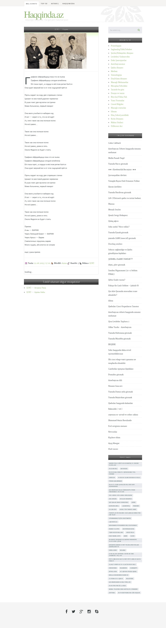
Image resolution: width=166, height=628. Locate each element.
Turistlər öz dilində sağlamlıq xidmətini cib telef (124, 514)
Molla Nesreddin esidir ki (118, 575)
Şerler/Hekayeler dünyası (122, 53)
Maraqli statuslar (118, 108)
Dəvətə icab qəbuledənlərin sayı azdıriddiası (122, 485)
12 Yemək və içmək (116, 578)
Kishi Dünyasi (117, 119)
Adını (133, 502)
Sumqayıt (133, 568)
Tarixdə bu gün (117, 90)
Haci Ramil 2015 (114, 536)
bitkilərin (113, 571)
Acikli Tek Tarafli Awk (128, 509)
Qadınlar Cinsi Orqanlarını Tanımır (123, 306)
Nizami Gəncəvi (115, 386)
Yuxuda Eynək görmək (118, 232)
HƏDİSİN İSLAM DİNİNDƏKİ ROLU (129, 477)
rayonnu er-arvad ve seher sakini (123, 415)
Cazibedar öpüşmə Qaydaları (120, 369)
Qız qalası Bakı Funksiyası (118, 502)
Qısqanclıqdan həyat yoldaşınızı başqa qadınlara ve (124, 546)
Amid (125, 536)
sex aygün (113, 499)
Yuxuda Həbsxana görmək (120, 333)
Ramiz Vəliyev (114, 529)
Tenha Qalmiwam (115, 481)
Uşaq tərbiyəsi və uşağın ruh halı (122, 564)
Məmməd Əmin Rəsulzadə (119, 420)
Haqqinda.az (43, 14)
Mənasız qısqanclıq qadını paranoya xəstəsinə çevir (123, 540)
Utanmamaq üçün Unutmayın (120, 518)
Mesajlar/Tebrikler (119, 86)
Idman (114, 111)
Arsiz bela (130, 532)
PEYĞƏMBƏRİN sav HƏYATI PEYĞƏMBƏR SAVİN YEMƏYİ (124, 560)
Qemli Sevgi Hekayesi (118, 215)
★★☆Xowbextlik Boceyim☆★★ (122, 170)
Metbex (114, 71)
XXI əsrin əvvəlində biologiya (120, 495)
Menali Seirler (114, 210)
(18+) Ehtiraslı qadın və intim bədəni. (124, 198)
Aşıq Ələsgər (113, 443)
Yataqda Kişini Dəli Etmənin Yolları (124, 181)
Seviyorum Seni (128, 529)
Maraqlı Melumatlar (119, 82)
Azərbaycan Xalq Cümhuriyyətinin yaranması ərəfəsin (122, 491)
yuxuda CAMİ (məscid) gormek (122, 238)
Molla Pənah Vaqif (116, 158)
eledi (132, 536)
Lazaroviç (126, 506)
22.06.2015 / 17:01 (42, 263)
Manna (111, 204)
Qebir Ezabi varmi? (116, 280)
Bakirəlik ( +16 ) (115, 409)
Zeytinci (112, 593)
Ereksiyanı (113, 568)
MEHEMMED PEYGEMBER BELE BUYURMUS (123, 525)
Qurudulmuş (114, 506)
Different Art (116, 126)
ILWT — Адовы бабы (35, 292)
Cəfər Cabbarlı (114, 143)
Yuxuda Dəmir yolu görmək (120, 392)
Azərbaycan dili (115, 380)
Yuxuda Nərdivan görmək (119, 192)
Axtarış (55, 4)
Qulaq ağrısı (113, 221)
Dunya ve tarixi (117, 93)
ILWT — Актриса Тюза (36, 288)
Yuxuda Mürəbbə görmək (119, 339)
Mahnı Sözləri (117, 122)
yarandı (136, 506)
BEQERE (112, 344)
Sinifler (112, 477)
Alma (110, 301)
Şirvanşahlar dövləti (117, 175)
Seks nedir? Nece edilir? (118, 227)
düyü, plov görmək (116, 265)
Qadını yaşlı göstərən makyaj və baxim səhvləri (124, 464)
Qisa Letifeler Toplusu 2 (118, 321)
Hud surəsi (113, 449)
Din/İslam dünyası (119, 79)
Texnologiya (116, 75)
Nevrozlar (112, 432)
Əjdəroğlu (113, 522)
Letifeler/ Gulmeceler (120, 57)
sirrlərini (113, 550)
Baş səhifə (31, 4)
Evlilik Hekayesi (126, 499)
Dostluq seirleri (115, 244)
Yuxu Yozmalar (117, 100)
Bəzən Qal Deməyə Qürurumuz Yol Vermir (122, 473)
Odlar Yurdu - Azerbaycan (119, 327)
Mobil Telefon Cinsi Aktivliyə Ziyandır (123, 589)
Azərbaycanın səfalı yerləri (120, 582)
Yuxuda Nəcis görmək (118, 164)
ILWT (91, 263)
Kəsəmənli (113, 468)
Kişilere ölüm (114, 437)
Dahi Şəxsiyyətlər (119, 60)
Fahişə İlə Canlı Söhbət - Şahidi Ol (123, 286)
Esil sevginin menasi (117, 426)
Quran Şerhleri (115, 187)
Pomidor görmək (115, 375)
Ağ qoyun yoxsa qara (128, 571)
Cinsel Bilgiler (117, 104)
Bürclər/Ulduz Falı (119, 97)
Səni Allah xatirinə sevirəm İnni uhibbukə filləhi (121, 554)
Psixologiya (116, 46)
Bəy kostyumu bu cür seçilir (129, 593)
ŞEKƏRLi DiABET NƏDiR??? (120, 259)
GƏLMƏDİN (112, 509)
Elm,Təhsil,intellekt (120, 115)
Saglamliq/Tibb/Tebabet (121, 49)
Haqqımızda (68, 4)
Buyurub (124, 468)
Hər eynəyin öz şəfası (117, 585)
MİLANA (122, 550)
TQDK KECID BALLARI (116, 532)
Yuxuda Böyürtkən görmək (120, 397)
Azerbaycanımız (118, 64)
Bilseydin (129, 578)
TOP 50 (44, 4)
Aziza (64, 263)
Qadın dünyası (117, 68)
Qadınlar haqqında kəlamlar (120, 403)
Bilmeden (123, 568)
